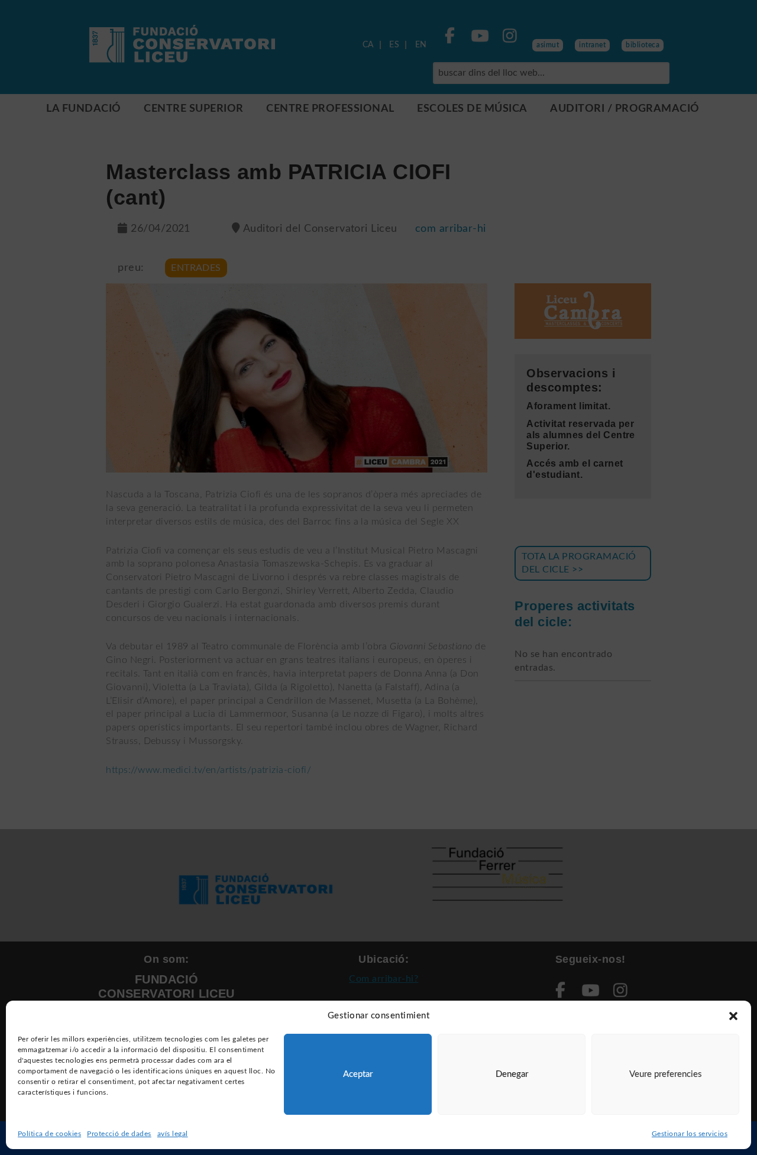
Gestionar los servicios (689, 1133)
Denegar (512, 1074)
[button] (733, 1016)
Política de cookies (49, 1133)
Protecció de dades (119, 1133)
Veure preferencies (665, 1074)
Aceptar (358, 1074)
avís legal (172, 1133)
